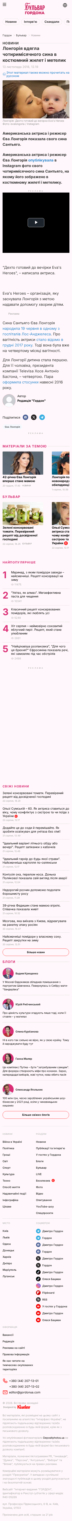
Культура (8, 1174)
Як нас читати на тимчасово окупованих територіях (18, 1365)
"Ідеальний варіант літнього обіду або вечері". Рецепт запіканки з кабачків (30, 845)
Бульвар (21, 35)
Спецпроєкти (44, 1213)
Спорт (7, 1167)
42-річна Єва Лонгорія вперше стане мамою (19, 479)
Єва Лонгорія (12, 426)
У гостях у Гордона (48, 1154)
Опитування (44, 1200)
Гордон (7, 35)
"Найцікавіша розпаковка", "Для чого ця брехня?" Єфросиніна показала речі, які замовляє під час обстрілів (39, 650)
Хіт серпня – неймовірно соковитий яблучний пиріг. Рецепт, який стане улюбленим (36, 629)
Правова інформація (16, 1354)
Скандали (51, 21)
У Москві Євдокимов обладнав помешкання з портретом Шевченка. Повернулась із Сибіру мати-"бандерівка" (35, 985)
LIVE (39, 1174)
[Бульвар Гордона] (34, 9)
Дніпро (7, 1263)
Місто (6, 1223)
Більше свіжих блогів (36, 1114)
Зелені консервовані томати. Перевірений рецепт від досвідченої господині (20, 533)
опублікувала (41, 160)
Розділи (41, 1134)
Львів (6, 1237)
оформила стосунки (21, 382)
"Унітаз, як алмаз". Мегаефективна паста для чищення (36, 594)
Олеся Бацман (51, 1279)
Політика (8, 1148)
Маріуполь (9, 1269)
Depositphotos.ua (53, 1437)
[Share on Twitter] (34, 418)
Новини (11, 21)
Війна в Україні (12, 1141)
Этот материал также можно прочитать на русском (37, 74)
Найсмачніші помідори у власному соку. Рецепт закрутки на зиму (32, 938)
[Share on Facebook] (25, 418)
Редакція (8, 1341)
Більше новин (36, 952)
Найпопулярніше (19, 562)
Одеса (7, 1243)
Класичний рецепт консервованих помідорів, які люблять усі (35, 611)
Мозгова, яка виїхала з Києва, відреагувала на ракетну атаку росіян (34, 923)
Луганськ (9, 1276)
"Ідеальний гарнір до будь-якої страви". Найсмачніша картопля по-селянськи (31, 860)
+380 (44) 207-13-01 (24, 1381)
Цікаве (7, 1206)
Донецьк (8, 1250)
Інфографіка (10, 1200)
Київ (5, 1230)
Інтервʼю (30, 21)
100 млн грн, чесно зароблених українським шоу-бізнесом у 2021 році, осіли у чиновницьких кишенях (34, 1101)
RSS (44, 1299)
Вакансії (8, 1334)
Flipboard (48, 1292)
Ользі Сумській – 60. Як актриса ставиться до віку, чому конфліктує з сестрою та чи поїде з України (36, 812)
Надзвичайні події (14, 1193)
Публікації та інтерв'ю (50, 1148)
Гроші (6, 1154)
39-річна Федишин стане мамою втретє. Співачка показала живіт (32, 907)
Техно (6, 1180)
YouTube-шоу (45, 1206)
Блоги (9, 962)
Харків (7, 1256)
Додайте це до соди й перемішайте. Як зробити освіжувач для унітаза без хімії (32, 829)
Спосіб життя (11, 1187)
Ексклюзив (43, 1180)
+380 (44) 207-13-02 (24, 1386)
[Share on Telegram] (42, 418)
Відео (39, 1193)
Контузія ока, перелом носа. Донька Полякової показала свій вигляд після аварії (35, 876)
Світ (5, 1161)
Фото (39, 1187)
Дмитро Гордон (52, 1231)
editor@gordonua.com (24, 1392)
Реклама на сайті (14, 1347)
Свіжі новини (16, 786)
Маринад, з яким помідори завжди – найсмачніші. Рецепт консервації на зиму (37, 576)
